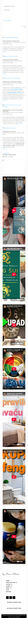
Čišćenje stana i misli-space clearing (12, 81)
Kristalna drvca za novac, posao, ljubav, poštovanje (13, 110)
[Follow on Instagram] (6, 14)
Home (8, 62)
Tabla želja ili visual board (9, 131)
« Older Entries (6, 153)
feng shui (20, 42)
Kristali (10, 44)
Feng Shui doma (6, 84)
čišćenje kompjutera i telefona (14, 92)
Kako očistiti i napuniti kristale (10, 59)
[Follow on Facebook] (4, 14)
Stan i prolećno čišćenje (16, 89)
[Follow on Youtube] (9, 14)
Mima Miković (7, 42)
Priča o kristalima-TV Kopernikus (11, 41)
